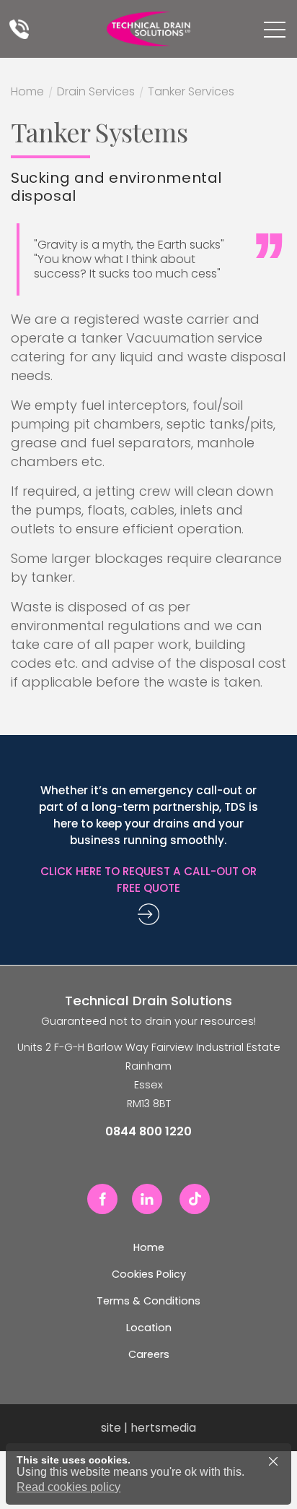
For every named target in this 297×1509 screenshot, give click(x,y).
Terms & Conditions (148, 1301)
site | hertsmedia (148, 1427)
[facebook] (102, 1199)
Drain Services (96, 93)
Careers (148, 1354)
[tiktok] (194, 1199)
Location (149, 1327)
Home (27, 93)
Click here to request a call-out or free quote (148, 879)
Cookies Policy (149, 1274)
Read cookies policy (68, 1487)
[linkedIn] (147, 1199)
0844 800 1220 (18, 29)
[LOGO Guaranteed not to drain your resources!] (148, 29)
